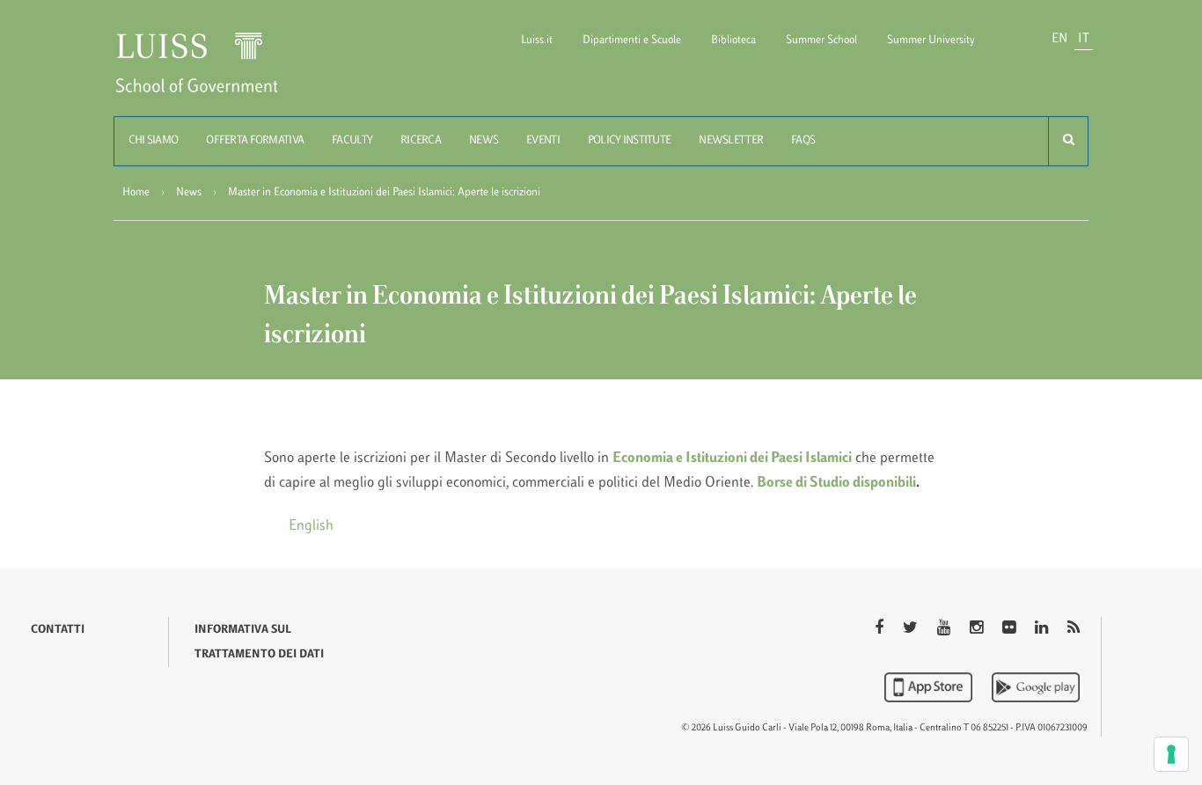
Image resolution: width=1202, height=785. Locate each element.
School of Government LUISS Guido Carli (211, 73)
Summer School (821, 40)
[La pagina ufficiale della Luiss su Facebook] (881, 629)
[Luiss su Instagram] (978, 629)
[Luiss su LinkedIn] (1043, 629)
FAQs (803, 141)
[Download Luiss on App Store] (930, 687)
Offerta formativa (255, 141)
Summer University (931, 40)
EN (1059, 39)
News (483, 141)
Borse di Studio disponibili (836, 483)
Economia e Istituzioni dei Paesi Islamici (732, 458)
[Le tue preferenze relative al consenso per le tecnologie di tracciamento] (1171, 754)
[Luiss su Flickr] (1010, 629)
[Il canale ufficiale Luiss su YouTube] (945, 629)
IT (1083, 39)
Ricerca (420, 141)
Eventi (543, 141)
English (311, 526)
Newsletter (731, 141)
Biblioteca (733, 40)
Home (136, 192)
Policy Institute (629, 141)
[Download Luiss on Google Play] (1036, 687)
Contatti (57, 630)
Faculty (352, 141)
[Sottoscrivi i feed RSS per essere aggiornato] (1073, 629)
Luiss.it (537, 40)
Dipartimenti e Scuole (632, 40)
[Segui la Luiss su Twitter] (912, 629)
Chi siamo (153, 141)
